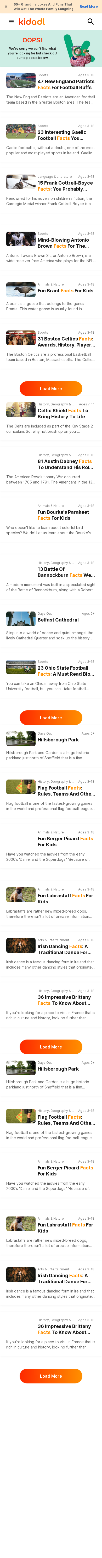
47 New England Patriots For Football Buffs (66, 84)
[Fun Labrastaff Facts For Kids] (21, 894)
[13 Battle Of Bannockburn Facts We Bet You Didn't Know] (21, 568)
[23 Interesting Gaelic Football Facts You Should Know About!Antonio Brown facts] (21, 131)
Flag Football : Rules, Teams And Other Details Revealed (65, 791)
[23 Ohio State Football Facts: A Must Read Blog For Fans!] (21, 667)
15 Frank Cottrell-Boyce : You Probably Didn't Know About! (65, 186)
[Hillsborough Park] (21, 738)
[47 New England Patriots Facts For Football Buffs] (21, 80)
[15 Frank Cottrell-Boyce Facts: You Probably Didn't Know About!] (21, 182)
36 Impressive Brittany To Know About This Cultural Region (64, 1000)
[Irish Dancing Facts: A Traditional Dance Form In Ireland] (21, 945)
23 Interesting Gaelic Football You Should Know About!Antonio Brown (62, 135)
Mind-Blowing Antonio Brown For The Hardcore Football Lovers (63, 243)
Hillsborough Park (58, 739)
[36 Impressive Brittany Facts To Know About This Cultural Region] (21, 996)
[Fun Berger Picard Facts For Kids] (21, 837)
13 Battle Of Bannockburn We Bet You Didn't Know (64, 572)
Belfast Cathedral (58, 620)
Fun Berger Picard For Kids (65, 841)
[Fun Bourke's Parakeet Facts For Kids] (21, 510)
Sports (43, 75)
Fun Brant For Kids (65, 290)
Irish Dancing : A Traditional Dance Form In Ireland (65, 949)
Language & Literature (55, 177)
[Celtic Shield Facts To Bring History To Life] (21, 409)
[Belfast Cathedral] (21, 619)
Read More (89, 6)
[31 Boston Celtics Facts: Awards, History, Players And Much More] (21, 337)
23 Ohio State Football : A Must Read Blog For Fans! (65, 671)
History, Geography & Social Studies (57, 404)
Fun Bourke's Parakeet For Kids (63, 515)
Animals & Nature (51, 284)
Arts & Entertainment (53, 940)
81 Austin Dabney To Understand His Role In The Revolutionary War (65, 464)
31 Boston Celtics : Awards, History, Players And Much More (66, 342)
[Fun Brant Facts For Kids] (21, 289)
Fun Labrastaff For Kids (65, 898)
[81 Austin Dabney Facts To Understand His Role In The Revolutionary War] (21, 460)
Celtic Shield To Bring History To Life (63, 413)
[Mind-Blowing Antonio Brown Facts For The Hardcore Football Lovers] (21, 239)
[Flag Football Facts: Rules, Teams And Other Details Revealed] (21, 787)
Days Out (45, 613)
